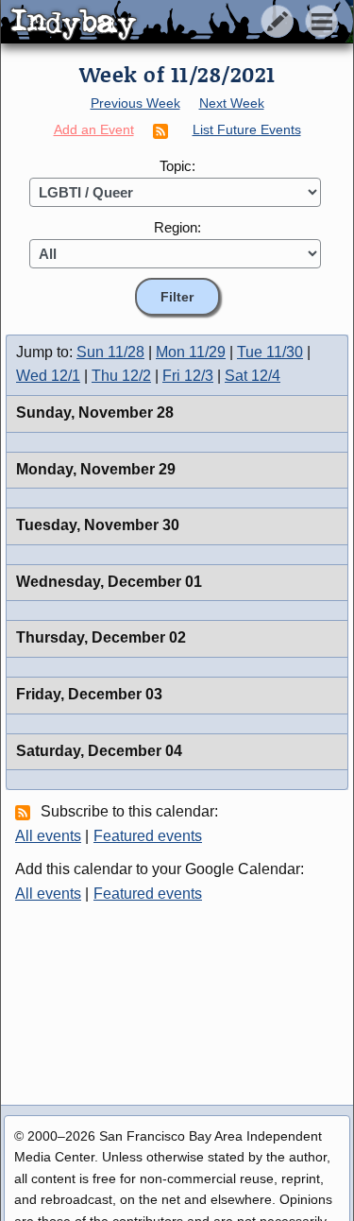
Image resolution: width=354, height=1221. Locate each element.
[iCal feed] (25, 811)
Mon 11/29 (191, 352)
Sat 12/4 (252, 376)
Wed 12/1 (48, 376)
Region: (177, 227)
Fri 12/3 (187, 376)
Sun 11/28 (110, 352)
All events (48, 836)
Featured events (147, 836)
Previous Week (135, 103)
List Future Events (247, 129)
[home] (177, 22)
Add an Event (94, 129)
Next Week (231, 103)
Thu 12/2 (121, 376)
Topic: (177, 166)
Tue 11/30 (270, 352)
